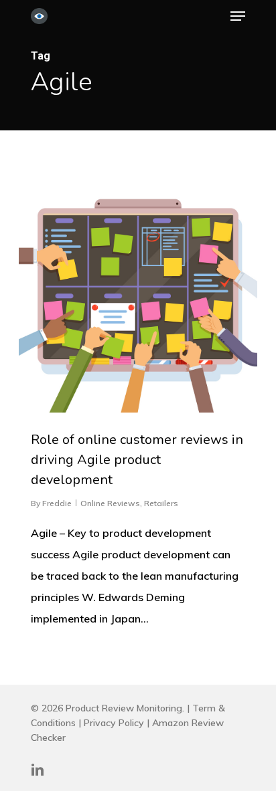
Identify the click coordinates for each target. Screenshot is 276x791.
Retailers (161, 503)
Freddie (57, 503)
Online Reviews (110, 503)
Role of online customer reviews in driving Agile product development (137, 460)
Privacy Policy (114, 723)
